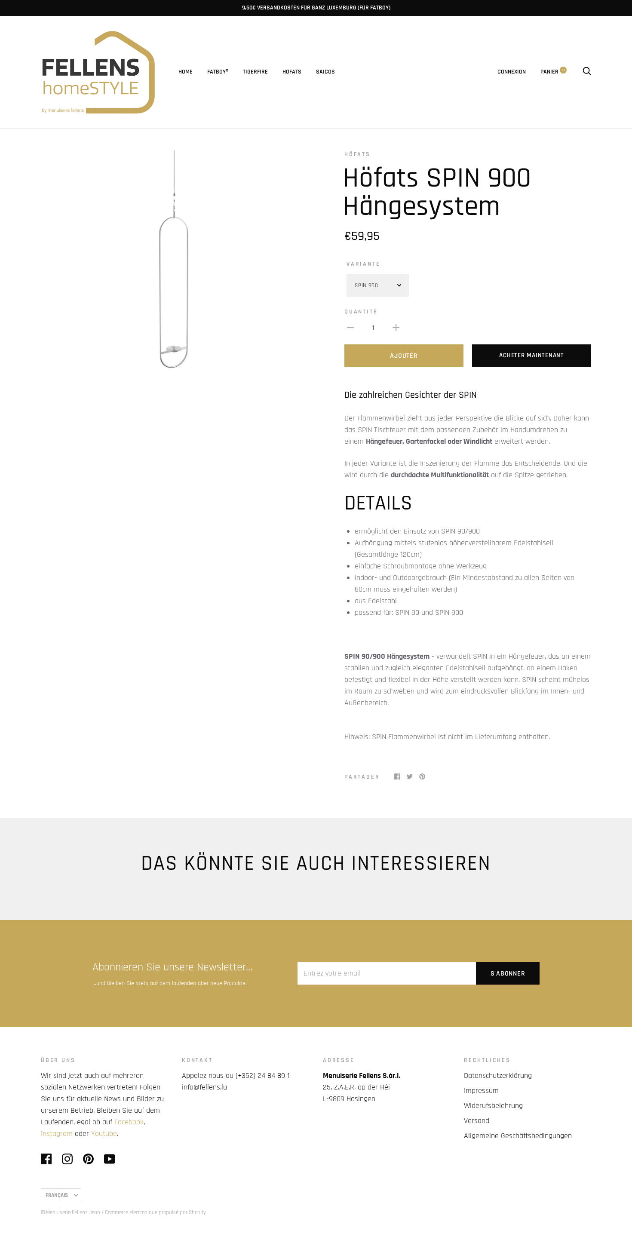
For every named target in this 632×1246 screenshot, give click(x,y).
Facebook (129, 1122)
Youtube (104, 1134)
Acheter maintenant (531, 355)
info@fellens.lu (204, 1087)
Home (185, 72)
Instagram (57, 1134)
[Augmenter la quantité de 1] (396, 327)
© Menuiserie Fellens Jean (70, 1212)
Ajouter (403, 355)
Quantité (360, 312)
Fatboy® (217, 72)
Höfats (291, 72)
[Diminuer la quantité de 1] (350, 327)
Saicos (325, 72)
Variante (363, 264)
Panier (552, 72)
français (57, 1195)
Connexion (511, 72)
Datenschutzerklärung (498, 1075)
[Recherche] (587, 72)
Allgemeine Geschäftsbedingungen (518, 1136)
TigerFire (255, 72)
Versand (476, 1121)
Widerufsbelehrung (493, 1106)
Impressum (481, 1091)
